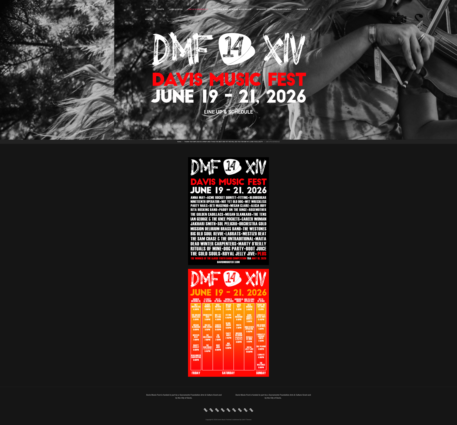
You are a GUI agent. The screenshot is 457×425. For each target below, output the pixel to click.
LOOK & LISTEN (176, 9)
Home (179, 142)
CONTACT (149, 19)
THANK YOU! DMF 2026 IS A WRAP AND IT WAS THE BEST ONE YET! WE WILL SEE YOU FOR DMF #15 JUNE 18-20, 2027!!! (223, 142)
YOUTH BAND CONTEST (281, 9)
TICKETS (160, 9)
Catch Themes (246, 419)
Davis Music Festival (224, 419)
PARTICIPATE (302, 9)
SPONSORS (261, 9)
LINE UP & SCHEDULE (197, 9)
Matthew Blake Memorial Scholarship (232, 9)
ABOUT (148, 9)
